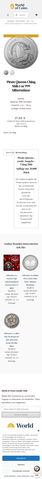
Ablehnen (21, 465)
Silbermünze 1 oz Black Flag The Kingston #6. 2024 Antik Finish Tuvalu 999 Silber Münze (11, 339)
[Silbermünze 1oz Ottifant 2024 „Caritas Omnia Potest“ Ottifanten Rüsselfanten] (30, 256)
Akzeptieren (21, 458)
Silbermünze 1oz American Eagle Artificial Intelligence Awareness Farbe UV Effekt (12, 281)
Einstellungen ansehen (21, 471)
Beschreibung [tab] (9, 152)
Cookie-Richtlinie (10, 476)
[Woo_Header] (18, 3)
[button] (38, 430)
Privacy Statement (23, 476)
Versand (23, 124)
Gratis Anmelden (21, 415)
